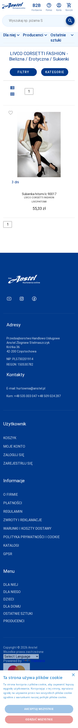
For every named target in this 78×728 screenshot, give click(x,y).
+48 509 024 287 (49, 396)
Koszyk (9, 438)
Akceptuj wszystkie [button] (39, 709)
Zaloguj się (13, 455)
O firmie (10, 494)
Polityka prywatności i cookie (31, 537)
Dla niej (15, 42)
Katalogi (11, 545)
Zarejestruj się (18, 463)
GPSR (7, 554)
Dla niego (12, 592)
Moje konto (14, 446)
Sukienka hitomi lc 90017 (39, 194)
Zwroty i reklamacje (22, 520)
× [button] (73, 675)
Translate (38, 661)
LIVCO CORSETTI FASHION (39, 197)
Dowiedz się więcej (15, 701)
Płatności (12, 503)
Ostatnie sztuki (18, 614)
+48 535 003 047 (25, 396)
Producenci (13, 621)
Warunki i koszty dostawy (27, 528)
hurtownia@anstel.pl (30, 388)
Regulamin (12, 511)
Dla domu (12, 606)
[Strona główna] (13, 7)
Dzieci (8, 599)
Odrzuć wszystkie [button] (39, 719)
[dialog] (39, 699)
